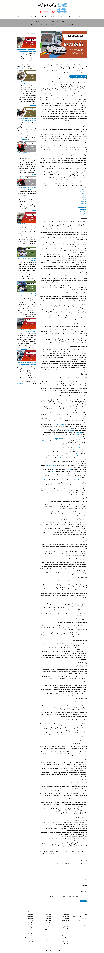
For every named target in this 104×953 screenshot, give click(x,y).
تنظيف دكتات (48, 928)
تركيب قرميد (30, 935)
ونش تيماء (84, 199)
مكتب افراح (48, 918)
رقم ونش (78, 453)
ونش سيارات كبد (52, 59)
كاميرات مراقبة (65, 929)
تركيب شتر (66, 939)
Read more (20, 68)
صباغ (32, 931)
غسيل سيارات (30, 926)
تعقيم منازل (48, 924)
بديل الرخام (48, 941)
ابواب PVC (66, 943)
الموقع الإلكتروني (84, 891)
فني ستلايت (66, 914)
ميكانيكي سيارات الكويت (50, 465)
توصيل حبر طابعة (29, 937)
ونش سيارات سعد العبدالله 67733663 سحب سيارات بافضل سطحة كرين (27, 224)
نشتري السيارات (47, 926)
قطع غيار (31, 941)
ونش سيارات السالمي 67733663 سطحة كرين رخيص (26, 259)
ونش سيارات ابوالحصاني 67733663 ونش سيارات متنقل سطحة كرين (27, 119)
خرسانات (49, 916)
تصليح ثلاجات (30, 916)
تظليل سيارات (69, 469)
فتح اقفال (67, 922)
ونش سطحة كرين (62, 59)
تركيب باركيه (66, 937)
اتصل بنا (85, 914)
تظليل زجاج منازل (70, 488)
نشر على (75, 59)
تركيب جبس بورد (47, 935)
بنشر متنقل (77, 434)
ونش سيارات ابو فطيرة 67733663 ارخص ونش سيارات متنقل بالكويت (28, 82)
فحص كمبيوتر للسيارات (62, 457)
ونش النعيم (83, 193)
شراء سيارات (78, 455)
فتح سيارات (66, 933)
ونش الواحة (83, 197)
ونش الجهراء (83, 189)
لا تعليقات (85, 62)
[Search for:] (26, 33)
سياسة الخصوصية (83, 923)
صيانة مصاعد (66, 941)
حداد (32, 920)
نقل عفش (67, 931)
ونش (32, 929)
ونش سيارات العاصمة (81, 16)
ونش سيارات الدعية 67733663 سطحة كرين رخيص (27, 153)
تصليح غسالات (30, 914)
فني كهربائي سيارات (77, 479)
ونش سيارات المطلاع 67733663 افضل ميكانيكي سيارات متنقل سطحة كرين (27, 363)
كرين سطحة (81, 447)
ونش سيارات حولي (69, 16)
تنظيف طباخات (47, 929)
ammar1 (82, 59)
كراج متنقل (78, 461)
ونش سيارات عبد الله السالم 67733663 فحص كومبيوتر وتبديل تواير (27, 188)
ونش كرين (44, 479)
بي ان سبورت (66, 916)
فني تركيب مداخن (29, 922)
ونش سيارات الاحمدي (44, 16)
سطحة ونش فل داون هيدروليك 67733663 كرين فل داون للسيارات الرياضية (80, 918)
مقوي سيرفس (66, 926)
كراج (43, 440)
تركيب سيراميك (65, 935)
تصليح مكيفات (30, 928)
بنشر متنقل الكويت (60, 424)
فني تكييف (48, 922)
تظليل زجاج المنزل (28, 933)
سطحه (58, 492)
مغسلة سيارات (69, 430)
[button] (75, 17)
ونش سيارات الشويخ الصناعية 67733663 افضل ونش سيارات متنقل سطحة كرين (26, 50)
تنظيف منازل (48, 914)
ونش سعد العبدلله (82, 207)
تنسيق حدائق (48, 939)
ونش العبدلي (83, 205)
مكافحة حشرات (65, 920)
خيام (32, 939)
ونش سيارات (79, 432)
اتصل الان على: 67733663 (78, 76)
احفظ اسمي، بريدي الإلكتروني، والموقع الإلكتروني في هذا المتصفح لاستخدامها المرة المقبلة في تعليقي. (67, 896)
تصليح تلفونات (30, 918)
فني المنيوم (30, 924)
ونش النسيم (83, 201)
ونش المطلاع (83, 211)
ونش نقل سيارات (46, 59)
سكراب (23, 16)
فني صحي (67, 924)
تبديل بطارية (72, 482)
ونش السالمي (83, 209)
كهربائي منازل (66, 928)
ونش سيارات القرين (32, 16)
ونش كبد (84, 213)
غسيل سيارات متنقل (53, 490)
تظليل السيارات (47, 933)
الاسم (86, 879)
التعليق (85, 866)
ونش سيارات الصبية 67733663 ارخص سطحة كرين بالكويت (27, 330)
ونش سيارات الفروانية (57, 16)
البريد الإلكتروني (84, 885)
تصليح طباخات (48, 931)
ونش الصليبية (83, 191)
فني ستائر (49, 937)
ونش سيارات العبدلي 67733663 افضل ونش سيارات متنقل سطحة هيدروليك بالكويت (27, 295)
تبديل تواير (62, 426)
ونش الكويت (81, 451)
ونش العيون (83, 203)
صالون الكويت (48, 920)
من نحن (85, 925)
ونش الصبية (83, 214)
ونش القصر (83, 195)
